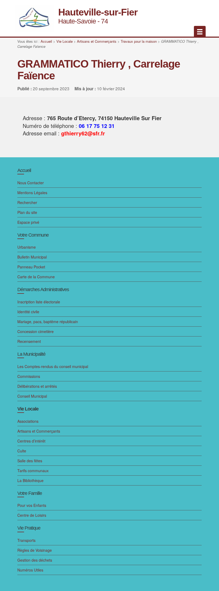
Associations (27, 421)
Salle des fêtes (29, 460)
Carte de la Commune (36, 276)
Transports (26, 540)
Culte (21, 450)
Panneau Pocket (31, 266)
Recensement (29, 341)
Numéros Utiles (30, 570)
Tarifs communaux (33, 470)
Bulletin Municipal (32, 257)
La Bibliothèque (30, 480)
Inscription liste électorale (38, 301)
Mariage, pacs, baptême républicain (47, 321)
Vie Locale (64, 41)
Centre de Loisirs (31, 515)
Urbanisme (26, 247)
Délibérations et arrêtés (37, 386)
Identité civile (28, 311)
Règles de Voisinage (34, 550)
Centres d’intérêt (31, 441)
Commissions (28, 376)
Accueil (46, 41)
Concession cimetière (35, 331)
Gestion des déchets (34, 560)
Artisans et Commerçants (96, 41)
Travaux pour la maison (139, 41)
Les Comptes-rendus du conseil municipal (52, 366)
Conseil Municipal (32, 396)
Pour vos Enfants (31, 505)
